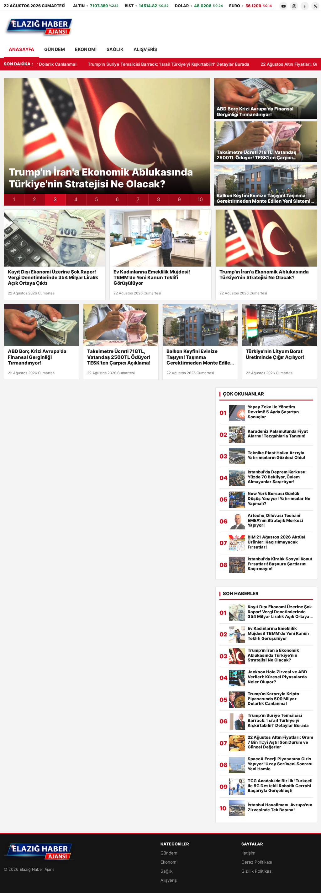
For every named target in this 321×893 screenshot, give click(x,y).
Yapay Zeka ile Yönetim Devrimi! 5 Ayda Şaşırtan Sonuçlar (273, 412)
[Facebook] (305, 6)
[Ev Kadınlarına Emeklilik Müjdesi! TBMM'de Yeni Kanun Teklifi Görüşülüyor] (160, 238)
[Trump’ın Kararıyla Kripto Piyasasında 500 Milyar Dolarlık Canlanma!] (237, 699)
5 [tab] (96, 199)
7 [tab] (138, 199)
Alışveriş (145, 49)
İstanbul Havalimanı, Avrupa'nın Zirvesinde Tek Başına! (280, 807)
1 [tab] (14, 199)
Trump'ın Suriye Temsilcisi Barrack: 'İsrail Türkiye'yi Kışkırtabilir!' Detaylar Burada (127, 64)
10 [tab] (200, 199)
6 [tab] (117, 199)
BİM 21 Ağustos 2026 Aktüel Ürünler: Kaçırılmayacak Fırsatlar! (276, 542)
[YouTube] (283, 6)
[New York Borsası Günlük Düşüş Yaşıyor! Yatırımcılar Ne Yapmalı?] (237, 500)
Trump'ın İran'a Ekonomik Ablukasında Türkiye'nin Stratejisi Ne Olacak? (101, 178)
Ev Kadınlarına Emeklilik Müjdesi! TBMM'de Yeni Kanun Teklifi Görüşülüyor (151, 277)
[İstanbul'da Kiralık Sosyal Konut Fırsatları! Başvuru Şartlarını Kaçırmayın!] (237, 565)
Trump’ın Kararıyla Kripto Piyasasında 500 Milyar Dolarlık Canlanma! (273, 698)
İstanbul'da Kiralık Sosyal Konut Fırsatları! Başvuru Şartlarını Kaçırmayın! (280, 564)
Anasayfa (21, 49)
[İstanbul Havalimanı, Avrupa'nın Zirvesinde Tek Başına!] (237, 808)
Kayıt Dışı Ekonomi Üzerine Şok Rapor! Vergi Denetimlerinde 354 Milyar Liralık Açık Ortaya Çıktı (53, 277)
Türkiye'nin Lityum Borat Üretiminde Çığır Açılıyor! (275, 354)
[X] (315, 6)
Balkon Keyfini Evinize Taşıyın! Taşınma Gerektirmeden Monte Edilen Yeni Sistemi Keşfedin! (263, 198)
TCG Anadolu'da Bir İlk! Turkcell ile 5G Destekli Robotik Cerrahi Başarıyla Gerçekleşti (280, 785)
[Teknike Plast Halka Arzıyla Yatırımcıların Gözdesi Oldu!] (237, 456)
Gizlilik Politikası (256, 871)
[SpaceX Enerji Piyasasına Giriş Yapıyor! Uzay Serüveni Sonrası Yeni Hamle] (237, 765)
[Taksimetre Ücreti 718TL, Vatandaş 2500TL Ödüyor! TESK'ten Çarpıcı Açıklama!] (120, 325)
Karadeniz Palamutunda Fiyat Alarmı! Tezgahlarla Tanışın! (278, 434)
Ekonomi (86, 49)
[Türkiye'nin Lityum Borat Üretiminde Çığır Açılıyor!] (279, 325)
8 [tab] (158, 199)
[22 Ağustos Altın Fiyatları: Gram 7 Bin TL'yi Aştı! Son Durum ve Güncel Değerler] (237, 743)
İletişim (248, 852)
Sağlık (115, 49)
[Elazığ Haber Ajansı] (39, 27)
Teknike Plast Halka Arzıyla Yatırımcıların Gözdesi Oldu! (276, 455)
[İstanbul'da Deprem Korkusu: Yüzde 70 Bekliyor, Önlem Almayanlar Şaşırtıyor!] (237, 478)
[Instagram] (294, 6)
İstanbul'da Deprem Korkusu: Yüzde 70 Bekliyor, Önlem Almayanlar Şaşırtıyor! (277, 477)
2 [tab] (34, 199)
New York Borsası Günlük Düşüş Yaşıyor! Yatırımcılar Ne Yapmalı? (279, 498)
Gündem (54, 49)
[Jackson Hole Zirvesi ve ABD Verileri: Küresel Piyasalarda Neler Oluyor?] (237, 678)
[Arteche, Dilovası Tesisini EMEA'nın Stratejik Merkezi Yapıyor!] (237, 521)
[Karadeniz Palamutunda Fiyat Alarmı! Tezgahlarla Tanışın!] (237, 434)
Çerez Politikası (256, 862)
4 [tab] (75, 199)
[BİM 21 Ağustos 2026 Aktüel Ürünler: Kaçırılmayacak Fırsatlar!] (237, 543)
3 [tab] (55, 199)
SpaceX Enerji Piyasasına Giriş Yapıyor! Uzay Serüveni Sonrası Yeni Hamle (280, 764)
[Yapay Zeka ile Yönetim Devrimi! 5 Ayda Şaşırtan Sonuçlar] (237, 413)
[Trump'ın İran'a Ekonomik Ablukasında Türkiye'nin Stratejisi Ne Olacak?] (266, 238)
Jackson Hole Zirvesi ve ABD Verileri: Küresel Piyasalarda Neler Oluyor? (277, 677)
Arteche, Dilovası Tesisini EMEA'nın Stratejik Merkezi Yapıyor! (275, 520)
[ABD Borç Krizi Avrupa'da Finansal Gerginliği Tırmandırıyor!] (41, 325)
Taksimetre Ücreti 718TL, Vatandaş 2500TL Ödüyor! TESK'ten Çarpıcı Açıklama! (256, 155)
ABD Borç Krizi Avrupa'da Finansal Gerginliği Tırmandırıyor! (255, 111)
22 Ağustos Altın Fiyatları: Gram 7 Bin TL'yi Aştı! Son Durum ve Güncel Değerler (280, 742)
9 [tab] (179, 199)
